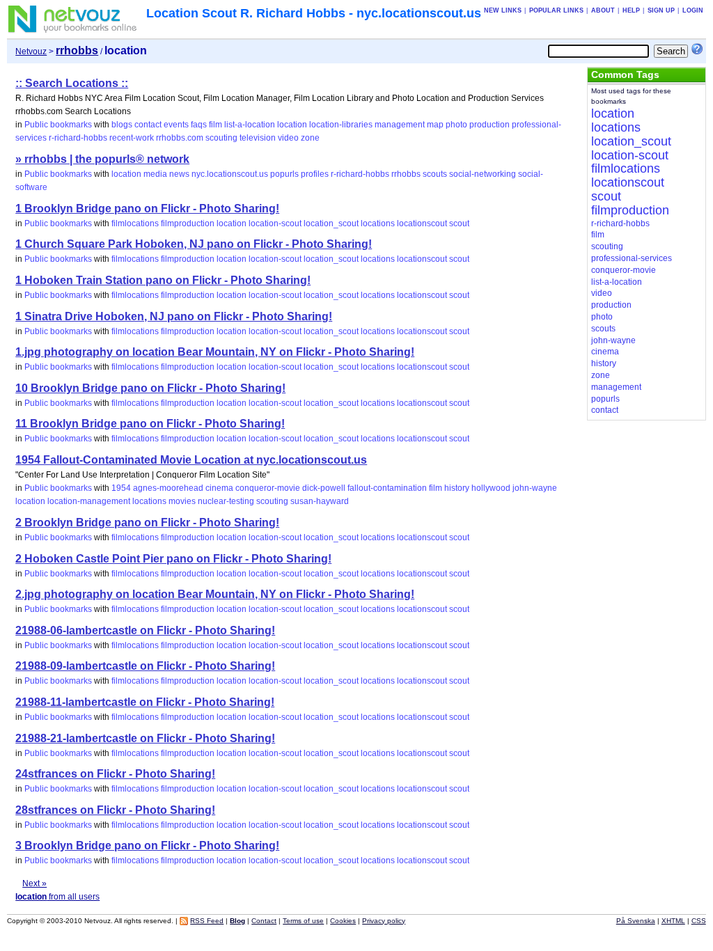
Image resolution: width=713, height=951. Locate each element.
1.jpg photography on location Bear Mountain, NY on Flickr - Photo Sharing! (214, 352)
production (489, 124)
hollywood (490, 488)
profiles (315, 174)
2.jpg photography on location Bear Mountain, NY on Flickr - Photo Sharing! (214, 594)
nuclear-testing (226, 501)
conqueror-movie (267, 488)
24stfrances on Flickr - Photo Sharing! (115, 774)
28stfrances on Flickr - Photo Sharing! (115, 810)
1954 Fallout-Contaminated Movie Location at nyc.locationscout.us (191, 460)
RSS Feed (207, 921)
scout (459, 223)
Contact (263, 921)
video (288, 138)
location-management (88, 501)
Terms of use (303, 921)
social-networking (482, 174)
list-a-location (249, 124)
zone (310, 138)
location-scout (275, 223)
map (435, 124)
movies (182, 501)
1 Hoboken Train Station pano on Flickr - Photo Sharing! (163, 280)
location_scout (331, 223)
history (456, 488)
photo (456, 124)
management (400, 124)
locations (378, 223)
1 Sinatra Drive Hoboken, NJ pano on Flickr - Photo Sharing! (173, 316)
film (215, 124)
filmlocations (135, 223)
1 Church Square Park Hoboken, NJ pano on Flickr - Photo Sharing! (193, 244)
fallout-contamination (387, 488)
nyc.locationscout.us (229, 174)
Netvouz (31, 51)
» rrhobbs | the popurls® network (102, 159)
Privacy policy (383, 921)
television (258, 138)
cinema (219, 488)
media (155, 174)
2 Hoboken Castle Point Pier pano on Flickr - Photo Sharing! (173, 559)
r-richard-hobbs (78, 138)
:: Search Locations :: (71, 83)
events (176, 124)
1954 (121, 488)
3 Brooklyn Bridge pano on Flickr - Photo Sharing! (147, 845)
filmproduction (187, 223)
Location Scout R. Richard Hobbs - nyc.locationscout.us (313, 13)
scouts (435, 174)
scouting (221, 138)
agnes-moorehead (168, 488)
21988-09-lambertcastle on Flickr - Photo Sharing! (145, 666)
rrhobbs (406, 174)
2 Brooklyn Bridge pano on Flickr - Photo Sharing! (147, 522)
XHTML (673, 921)
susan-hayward (319, 501)
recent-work (131, 138)
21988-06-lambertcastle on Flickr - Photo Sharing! (145, 630)
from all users (57, 897)
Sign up (661, 10)
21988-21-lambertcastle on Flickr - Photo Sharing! (145, 738)
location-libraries (341, 124)
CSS (698, 921)
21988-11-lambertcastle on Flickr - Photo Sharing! (144, 702)
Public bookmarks (58, 124)
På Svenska (635, 921)
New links (503, 10)
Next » (34, 883)
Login (692, 10)
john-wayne (534, 488)
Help (631, 10)
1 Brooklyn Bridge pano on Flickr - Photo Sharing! (147, 208)
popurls (284, 174)
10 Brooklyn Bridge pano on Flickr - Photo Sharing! (150, 388)
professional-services (631, 258)
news (179, 174)
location (292, 124)
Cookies (343, 921)
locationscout (422, 223)
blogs (121, 124)
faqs (199, 124)
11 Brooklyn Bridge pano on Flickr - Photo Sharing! (150, 424)
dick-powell (323, 488)
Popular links (556, 10)
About (603, 10)
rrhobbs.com (179, 138)
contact (148, 124)
